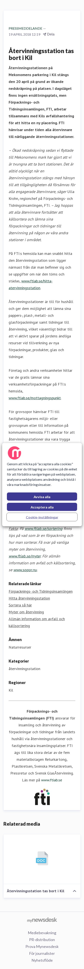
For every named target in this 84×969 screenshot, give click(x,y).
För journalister (42, 953)
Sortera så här (20, 605)
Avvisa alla (42, 496)
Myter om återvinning (26, 611)
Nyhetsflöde (42, 960)
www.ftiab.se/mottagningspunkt (35, 397)
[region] (42, 484)
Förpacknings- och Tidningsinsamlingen (41, 591)
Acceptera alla (42, 507)
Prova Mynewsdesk (42, 946)
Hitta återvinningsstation (29, 598)
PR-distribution (42, 939)
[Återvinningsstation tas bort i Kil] (42, 859)
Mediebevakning (42, 932)
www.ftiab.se (51, 780)
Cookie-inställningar (42, 517)
